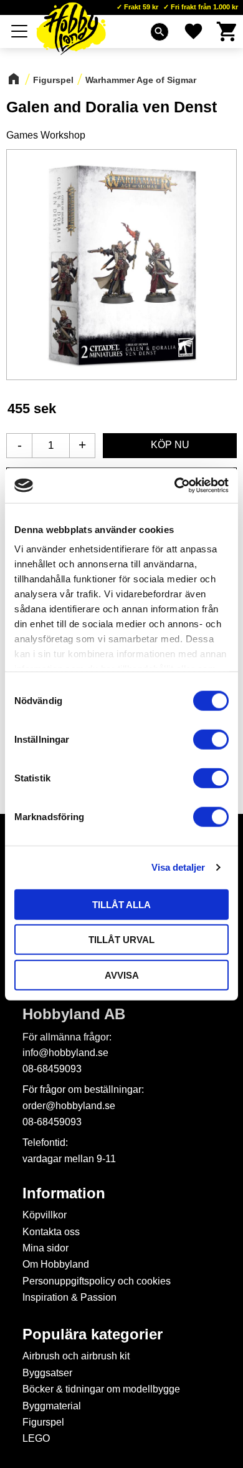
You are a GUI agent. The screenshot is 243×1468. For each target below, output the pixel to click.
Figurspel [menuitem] (43, 1422)
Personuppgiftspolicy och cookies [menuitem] (96, 1281)
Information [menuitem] (63, 1193)
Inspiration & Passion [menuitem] (69, 1297)
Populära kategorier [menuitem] (92, 1334)
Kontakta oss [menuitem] (51, 1231)
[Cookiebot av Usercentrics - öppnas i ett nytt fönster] (175, 485)
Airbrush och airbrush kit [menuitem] (76, 1356)
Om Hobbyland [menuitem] (55, 1264)
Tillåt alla (121, 904)
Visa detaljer (178, 867)
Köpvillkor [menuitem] (44, 1215)
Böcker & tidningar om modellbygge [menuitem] (101, 1389)
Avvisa (122, 974)
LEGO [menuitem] (36, 1438)
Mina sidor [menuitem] (45, 1248)
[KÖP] (170, 445)
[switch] (211, 739)
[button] (20, 31)
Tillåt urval (121, 939)
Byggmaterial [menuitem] (51, 1406)
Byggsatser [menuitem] (47, 1373)
